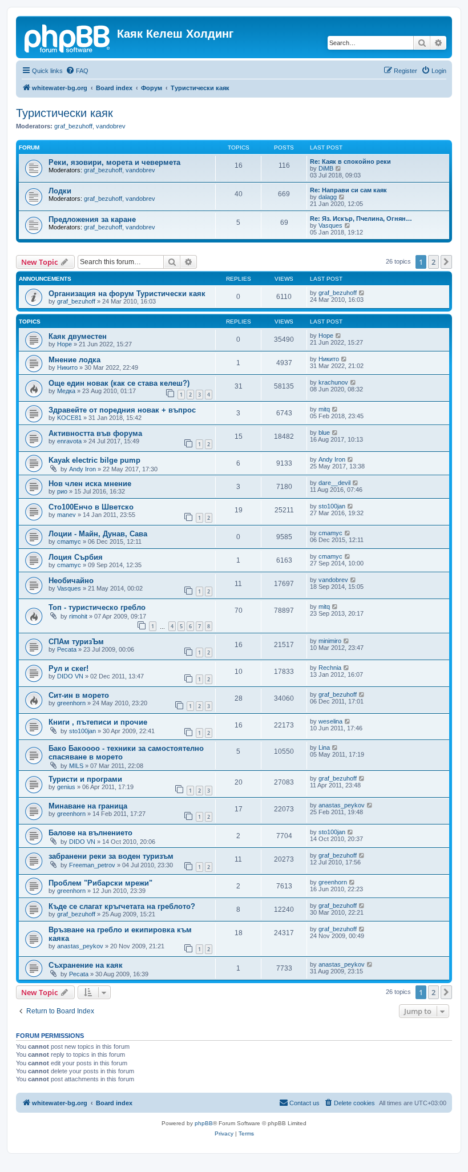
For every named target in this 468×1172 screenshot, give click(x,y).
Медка (66, 390)
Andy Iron (82, 469)
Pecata (66, 649)
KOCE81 (69, 417)
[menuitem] (77, 71)
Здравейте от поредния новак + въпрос (122, 410)
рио (62, 491)
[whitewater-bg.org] (68, 37)
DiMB (325, 168)
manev (66, 514)
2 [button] (433, 262)
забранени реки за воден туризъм (111, 856)
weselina (330, 721)
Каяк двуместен (78, 336)
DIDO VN (70, 676)
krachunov (333, 382)
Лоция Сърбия (76, 557)
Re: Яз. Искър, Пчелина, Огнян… (361, 218)
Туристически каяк (64, 113)
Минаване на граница (88, 806)
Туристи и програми (85, 779)
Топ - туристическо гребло (97, 607)
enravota (69, 441)
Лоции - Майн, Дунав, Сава (98, 534)
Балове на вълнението (90, 833)
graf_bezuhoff (73, 126)
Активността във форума (95, 433)
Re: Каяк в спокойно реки (350, 161)
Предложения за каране (92, 219)
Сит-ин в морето (79, 695)
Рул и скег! (68, 668)
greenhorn (71, 703)
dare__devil (334, 482)
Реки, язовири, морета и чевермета (114, 162)
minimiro (329, 640)
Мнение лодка (74, 359)
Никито (67, 367)
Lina (324, 747)
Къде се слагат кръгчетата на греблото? (122, 906)
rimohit (78, 616)
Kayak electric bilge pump (94, 460)
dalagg (327, 196)
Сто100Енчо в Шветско (91, 507)
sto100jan (331, 506)
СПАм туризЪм (76, 641)
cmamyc (69, 541)
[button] (446, 262)
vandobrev (111, 126)
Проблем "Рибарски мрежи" (100, 883)
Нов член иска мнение (90, 483)
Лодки (60, 191)
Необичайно (71, 580)
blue (324, 432)
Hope (64, 344)
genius (66, 786)
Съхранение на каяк (86, 965)
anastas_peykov (341, 805)
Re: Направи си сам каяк (348, 190)
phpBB (204, 1123)
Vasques (330, 225)
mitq (324, 409)
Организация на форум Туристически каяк (127, 293)
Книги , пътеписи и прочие (98, 722)
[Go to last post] (362, 292)
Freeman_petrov (92, 865)
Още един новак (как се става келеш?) (119, 383)
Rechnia (329, 667)
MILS (76, 765)
